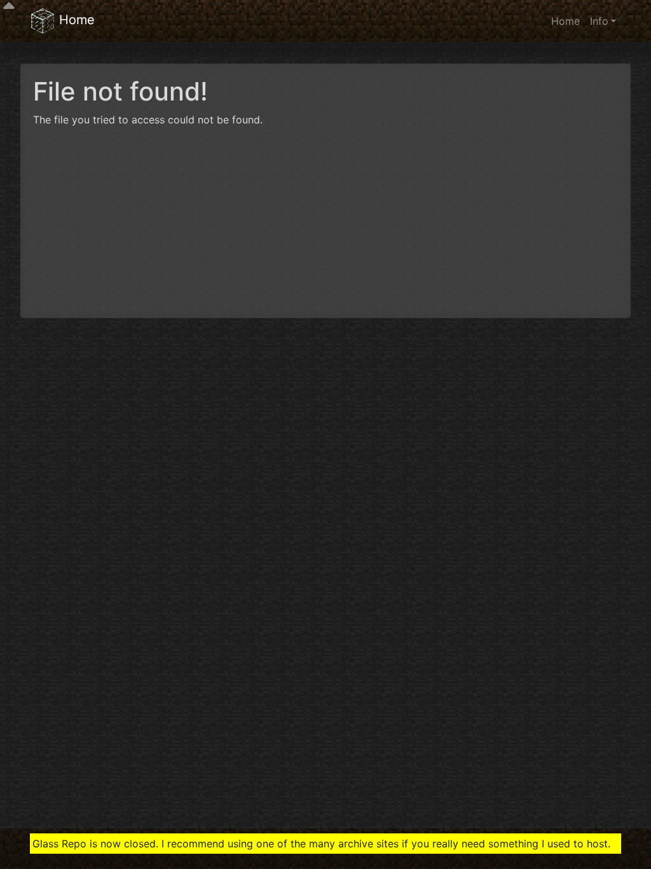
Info (599, 21)
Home (75, 19)
